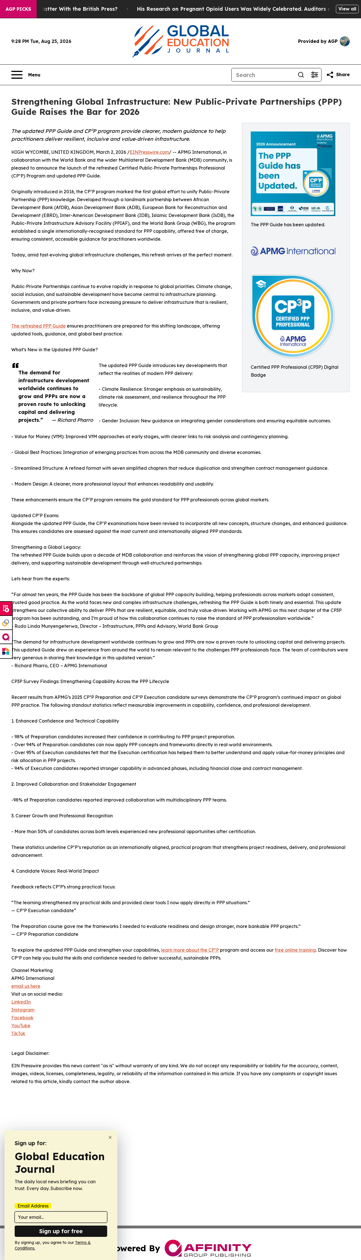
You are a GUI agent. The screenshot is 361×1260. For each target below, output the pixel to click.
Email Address (33, 1206)
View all (347, 9)
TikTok (18, 1033)
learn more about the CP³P (190, 950)
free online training (295, 950)
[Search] (301, 74)
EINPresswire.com (149, 152)
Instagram (22, 1010)
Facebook (22, 1017)
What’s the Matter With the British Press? (64, 9)
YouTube (20, 1025)
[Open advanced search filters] (314, 74)
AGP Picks (18, 9)
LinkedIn (21, 1002)
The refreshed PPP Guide (38, 326)
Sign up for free (61, 1231)
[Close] (110, 1137)
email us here (25, 986)
